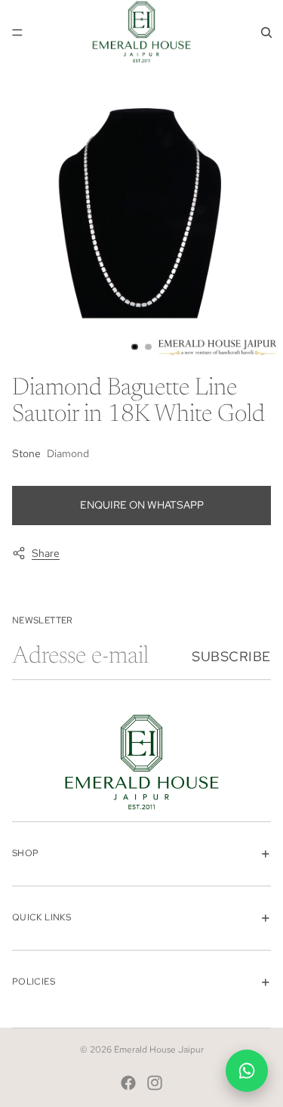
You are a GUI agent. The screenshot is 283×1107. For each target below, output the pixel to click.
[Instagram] (155, 1083)
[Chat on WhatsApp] (247, 1071)
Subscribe (231, 656)
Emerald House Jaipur (159, 1050)
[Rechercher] (266, 32)
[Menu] (17, 32)
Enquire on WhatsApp (142, 505)
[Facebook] (128, 1083)
